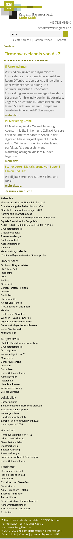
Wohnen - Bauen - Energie (16, 317)
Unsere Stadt (9, 261)
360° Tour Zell (9, 269)
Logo (4, 276)
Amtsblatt (6, 247)
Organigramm (8, 350)
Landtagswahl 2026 (12, 424)
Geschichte (7, 284)
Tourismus (8, 467)
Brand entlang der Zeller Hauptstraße (22, 206)
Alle (5, 60)
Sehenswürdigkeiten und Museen (19, 325)
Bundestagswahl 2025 (13, 417)
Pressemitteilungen (11, 236)
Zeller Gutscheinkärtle (13, 373)
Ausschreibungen (10, 243)
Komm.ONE (52, 534)
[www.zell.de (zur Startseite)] (27, 18)
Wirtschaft (8, 430)
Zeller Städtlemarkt (11, 329)
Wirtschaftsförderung (12, 438)
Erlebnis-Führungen (12, 493)
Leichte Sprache (21, 40)
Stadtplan (6, 295)
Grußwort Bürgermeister (14, 265)
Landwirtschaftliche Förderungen (19, 457)
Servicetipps (8, 486)
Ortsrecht (6, 365)
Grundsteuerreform (12, 228)
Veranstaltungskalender (14, 251)
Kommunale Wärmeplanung (16, 213)
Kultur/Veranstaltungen (13, 504)
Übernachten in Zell (12, 471)
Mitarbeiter (7, 358)
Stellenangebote (10, 240)
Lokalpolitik (8, 398)
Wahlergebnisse (10, 413)
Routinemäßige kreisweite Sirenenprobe (23, 255)
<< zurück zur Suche (18, 191)
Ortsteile (5, 291)
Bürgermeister (9, 401)
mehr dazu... (13, 115)
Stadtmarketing (9, 445)
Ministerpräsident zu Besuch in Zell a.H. (23, 202)
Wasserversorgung (11, 388)
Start (3, 47)
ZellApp (5, 280)
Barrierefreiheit (43, 40)
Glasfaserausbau (10, 232)
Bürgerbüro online (11, 361)
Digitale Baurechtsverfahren (16, 321)
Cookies (23, 534)
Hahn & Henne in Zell (13, 474)
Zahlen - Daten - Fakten (14, 287)
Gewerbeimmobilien (12, 442)
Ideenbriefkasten (10, 384)
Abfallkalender (9, 376)
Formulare (7, 369)
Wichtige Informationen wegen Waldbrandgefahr (28, 217)
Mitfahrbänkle (8, 332)
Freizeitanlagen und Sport (15, 306)
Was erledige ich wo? (13, 354)
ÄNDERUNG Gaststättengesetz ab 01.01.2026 (27, 225)
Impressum (53, 530)
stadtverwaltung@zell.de (54, 28)
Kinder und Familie (11, 302)
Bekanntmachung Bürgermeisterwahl (21, 405)
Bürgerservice (10, 339)
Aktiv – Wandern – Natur (14, 489)
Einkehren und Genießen (15, 482)
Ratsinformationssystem (14, 409)
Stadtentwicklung (10, 449)
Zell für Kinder (9, 497)
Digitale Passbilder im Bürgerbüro (19, 221)
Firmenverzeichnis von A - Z (16, 434)
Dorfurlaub (7, 478)
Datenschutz (8, 534)
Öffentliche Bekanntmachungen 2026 (22, 210)
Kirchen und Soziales (12, 314)
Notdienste (7, 380)
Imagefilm (6, 272)
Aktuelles (7, 198)
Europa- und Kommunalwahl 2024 (20, 420)
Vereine (5, 310)
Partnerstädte (8, 299)
